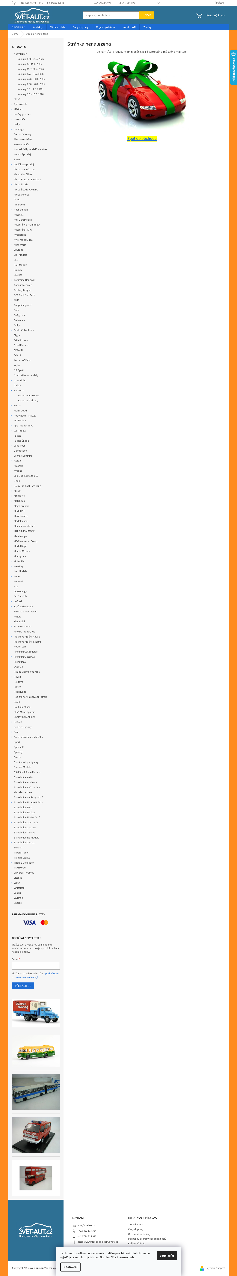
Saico (17, 702)
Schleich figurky (23, 727)
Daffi (16, 310)
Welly (17, 883)
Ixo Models (20, 431)
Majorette (19, 496)
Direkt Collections (24, 330)
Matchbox (19, 501)
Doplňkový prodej (24, 164)
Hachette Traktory (28, 400)
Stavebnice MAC (23, 807)
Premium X (20, 662)
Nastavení (70, 1267)
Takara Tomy (21, 853)
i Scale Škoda (21, 441)
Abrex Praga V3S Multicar (28, 179)
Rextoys (18, 682)
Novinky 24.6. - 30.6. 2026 (31, 79)
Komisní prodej (22, 154)
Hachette (19, 391)
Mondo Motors (22, 551)
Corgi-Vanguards (23, 305)
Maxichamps (21, 516)
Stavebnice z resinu (25, 827)
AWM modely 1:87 (23, 240)
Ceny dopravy (127, 3)
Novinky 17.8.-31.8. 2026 (31, 59)
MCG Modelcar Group (25, 541)
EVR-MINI (18, 350)
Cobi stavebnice (23, 285)
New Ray (18, 566)
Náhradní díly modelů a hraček (30, 149)
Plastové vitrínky (23, 139)
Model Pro (19, 511)
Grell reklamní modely (26, 375)
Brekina (18, 275)
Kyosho (18, 471)
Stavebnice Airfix (23, 777)
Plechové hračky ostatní (27, 642)
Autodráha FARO (23, 230)
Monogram (20, 556)
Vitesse (18, 878)
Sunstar (18, 848)
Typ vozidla (20, 104)
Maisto (17, 491)
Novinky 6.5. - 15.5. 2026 (30, 94)
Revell (17, 677)
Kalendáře (19, 119)
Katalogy (19, 129)
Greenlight (20, 380)
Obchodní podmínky (139, 1234)
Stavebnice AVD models (27, 787)
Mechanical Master (24, 526)
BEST (17, 260)
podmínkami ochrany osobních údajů (35, 975)
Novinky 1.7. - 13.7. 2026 (30, 74)
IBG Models (20, 421)
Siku (16, 732)
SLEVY (17, 99)
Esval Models (21, 345)
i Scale (17, 436)
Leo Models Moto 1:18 (26, 476)
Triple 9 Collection (24, 863)
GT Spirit (19, 370)
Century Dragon (22, 290)
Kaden (17, 461)
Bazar (17, 159)
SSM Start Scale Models (27, 772)
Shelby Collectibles (24, 717)
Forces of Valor (22, 360)
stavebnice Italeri (23, 792)
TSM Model (20, 868)
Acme (17, 200)
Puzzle (17, 617)
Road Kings (20, 692)
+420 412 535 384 (87, 1231)
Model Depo (20, 546)
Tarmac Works (22, 858)
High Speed (20, 411)
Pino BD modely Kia (24, 632)
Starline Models (22, 767)
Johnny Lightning (23, 456)
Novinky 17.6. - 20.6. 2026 (31, 84)
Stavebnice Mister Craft (27, 817)
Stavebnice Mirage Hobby (28, 802)
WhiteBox (19, 888)
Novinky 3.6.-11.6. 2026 (30, 89)
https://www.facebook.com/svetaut (98, 1242)
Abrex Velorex (21, 195)
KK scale (18, 466)
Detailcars (19, 320)
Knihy (17, 124)
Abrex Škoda (21, 185)
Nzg (16, 586)
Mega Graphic (21, 506)
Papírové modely (23, 606)
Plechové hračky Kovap (27, 637)
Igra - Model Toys (23, 426)
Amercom (19, 205)
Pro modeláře (21, 144)
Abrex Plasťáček (23, 174)
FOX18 (17, 355)
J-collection (20, 451)
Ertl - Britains (21, 340)
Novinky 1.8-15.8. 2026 (30, 64)
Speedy (18, 752)
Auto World (20, 245)
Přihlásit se (23, 985)
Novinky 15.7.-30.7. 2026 (31, 69)
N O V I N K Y (20, 54)
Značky (18, 903)
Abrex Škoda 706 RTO (26, 190)
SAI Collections (22, 707)
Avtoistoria (20, 235)
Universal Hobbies (24, 873)
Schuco (18, 722)
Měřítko (18, 109)
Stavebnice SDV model (26, 822)
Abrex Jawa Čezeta (24, 170)
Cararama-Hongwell (25, 280)
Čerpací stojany (22, 134)
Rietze (17, 687)
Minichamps (20, 536)
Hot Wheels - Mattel (25, 416)
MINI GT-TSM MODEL (25, 531)
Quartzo (18, 667)
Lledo (17, 481)
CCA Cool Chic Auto (24, 295)
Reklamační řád (136, 1243)
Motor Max (19, 561)
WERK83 (18, 898)
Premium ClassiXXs (24, 657)
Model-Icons (21, 521)
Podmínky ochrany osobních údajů (147, 1239)
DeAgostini (20, 315)
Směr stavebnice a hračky (28, 737)
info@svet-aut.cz (87, 1225)
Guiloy (17, 385)
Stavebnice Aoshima (25, 782)
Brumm (18, 270)
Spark (17, 742)
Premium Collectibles (26, 652)
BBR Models (20, 255)
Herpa (17, 406)
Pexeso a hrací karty (25, 612)
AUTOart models (23, 220)
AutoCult (18, 215)
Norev (17, 576)
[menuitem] (18, 27)
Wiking (17, 893)
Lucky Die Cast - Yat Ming (27, 486)
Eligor (17, 335)
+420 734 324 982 (87, 1236)
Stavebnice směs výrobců (28, 797)
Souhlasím (167, 1256)
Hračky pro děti (22, 114)
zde (132, 1257)
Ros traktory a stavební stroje (30, 697)
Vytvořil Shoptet (216, 1268)
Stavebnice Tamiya (24, 833)
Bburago (18, 250)
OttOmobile (20, 596)
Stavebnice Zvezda (25, 842)
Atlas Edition (21, 210)
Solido (17, 757)
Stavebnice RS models (26, 838)
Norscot (18, 581)
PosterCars (20, 647)
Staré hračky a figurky (26, 762)
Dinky (17, 325)
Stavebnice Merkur (24, 812)
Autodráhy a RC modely (27, 225)
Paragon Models (23, 627)
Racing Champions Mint (27, 672)
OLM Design (20, 591)
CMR (16, 300)
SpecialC (19, 747)
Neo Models (20, 571)
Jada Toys (19, 446)
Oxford (18, 601)
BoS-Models (20, 265)
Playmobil (19, 621)
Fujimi (17, 365)
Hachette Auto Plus (28, 395)
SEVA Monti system (24, 712)
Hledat (146, 15)
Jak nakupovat (102, 3)
